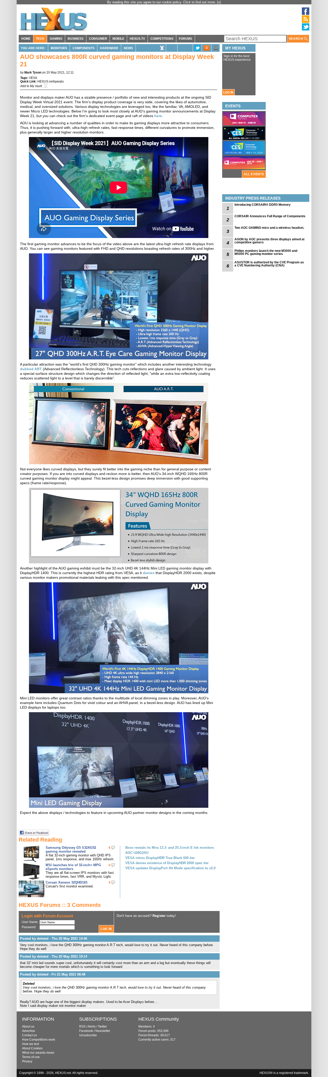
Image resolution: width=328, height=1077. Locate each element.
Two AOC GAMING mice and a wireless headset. (269, 227)
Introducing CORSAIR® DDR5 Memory (262, 204)
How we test (30, 1044)
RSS (82, 1026)
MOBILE (118, 38)
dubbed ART (31, 369)
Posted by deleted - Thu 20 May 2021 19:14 (53, 956)
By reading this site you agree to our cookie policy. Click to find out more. (162, 2)
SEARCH (296, 38)
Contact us (29, 1035)
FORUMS (185, 38)
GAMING (56, 38)
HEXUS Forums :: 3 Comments (60, 905)
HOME (25, 38)
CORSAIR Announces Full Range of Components (269, 216)
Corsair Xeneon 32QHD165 (66, 882)
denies (149, 573)
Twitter (102, 1026)
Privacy (27, 1061)
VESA (33, 78)
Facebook (86, 1031)
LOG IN (228, 92)
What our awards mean (38, 1052)
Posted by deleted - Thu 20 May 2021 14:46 (53, 938)
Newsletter (102, 1031)
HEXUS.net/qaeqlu (50, 81)
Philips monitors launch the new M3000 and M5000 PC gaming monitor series (265, 252)
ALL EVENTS (254, 174)
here (158, 116)
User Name (30, 922)
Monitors (59, 48)
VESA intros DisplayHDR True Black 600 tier (160, 858)
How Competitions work (38, 1039)
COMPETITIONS (161, 38)
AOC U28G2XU (136, 853)
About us (28, 1026)
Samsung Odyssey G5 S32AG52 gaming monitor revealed (71, 849)
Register (159, 916)
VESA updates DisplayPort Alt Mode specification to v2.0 (170, 868)
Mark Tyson (32, 72)
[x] (219, 2)
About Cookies (32, 1048)
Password (29, 927)
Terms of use (31, 1057)
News (128, 48)
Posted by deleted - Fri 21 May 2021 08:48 (52, 974)
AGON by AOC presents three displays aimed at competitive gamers (269, 241)
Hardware (109, 48)
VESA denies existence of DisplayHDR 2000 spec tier (167, 863)
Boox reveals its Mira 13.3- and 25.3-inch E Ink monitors (169, 848)
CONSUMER (98, 38)
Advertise (28, 1031)
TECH (40, 38)
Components (84, 48)
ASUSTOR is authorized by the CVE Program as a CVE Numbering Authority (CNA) (269, 264)
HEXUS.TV (137, 38)
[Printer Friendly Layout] (216, 49)
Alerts (92, 1026)
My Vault (36, 86)
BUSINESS (76, 38)
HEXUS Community (158, 1019)
